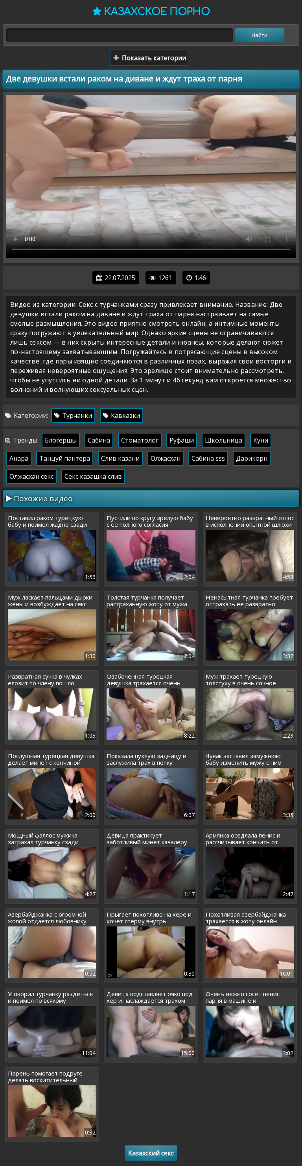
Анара (18, 458)
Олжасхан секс (31, 476)
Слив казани (120, 458)
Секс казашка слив (93, 476)
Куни (260, 440)
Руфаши (181, 440)
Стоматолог (139, 440)
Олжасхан (165, 458)
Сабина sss (208, 458)
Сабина (99, 440)
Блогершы (61, 440)
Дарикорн (251, 458)
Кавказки (124, 415)
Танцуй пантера (64, 458)
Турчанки (76, 415)
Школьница (223, 440)
